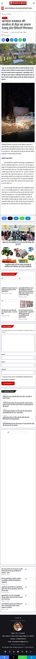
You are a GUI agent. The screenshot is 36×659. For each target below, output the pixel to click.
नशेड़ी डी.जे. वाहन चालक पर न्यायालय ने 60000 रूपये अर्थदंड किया (9, 289)
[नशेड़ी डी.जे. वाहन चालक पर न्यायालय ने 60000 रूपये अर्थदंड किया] (9, 281)
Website (3, 369)
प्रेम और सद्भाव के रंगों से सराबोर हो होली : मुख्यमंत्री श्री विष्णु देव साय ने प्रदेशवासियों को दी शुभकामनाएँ (26, 313)
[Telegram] (28, 218)
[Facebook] (4, 218)
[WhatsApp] (22, 218)
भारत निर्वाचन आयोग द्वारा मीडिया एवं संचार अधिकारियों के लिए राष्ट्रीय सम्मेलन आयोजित (12, 605)
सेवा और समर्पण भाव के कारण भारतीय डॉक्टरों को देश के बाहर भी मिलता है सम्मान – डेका (12, 571)
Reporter (6, 32)
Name (3, 354)
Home (4, 14)
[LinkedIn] (16, 218)
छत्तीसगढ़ (9, 14)
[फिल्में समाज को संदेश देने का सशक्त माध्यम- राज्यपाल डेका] (9, 304)
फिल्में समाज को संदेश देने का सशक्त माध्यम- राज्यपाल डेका (9, 312)
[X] (10, 218)
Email (3, 362)
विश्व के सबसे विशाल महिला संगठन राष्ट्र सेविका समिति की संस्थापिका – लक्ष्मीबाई (11, 580)
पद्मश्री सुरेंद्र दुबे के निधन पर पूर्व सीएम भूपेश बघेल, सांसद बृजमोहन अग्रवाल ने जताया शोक (12, 589)
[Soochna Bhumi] (18, 3)
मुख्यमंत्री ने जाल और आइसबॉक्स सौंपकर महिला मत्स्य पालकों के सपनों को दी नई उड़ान (11, 597)
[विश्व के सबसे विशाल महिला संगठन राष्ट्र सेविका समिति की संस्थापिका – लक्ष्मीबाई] (30, 581)
